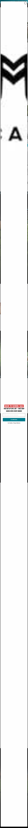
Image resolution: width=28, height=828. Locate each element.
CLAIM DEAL (14, 419)
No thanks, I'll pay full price (14, 423)
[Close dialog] (25, 3)
